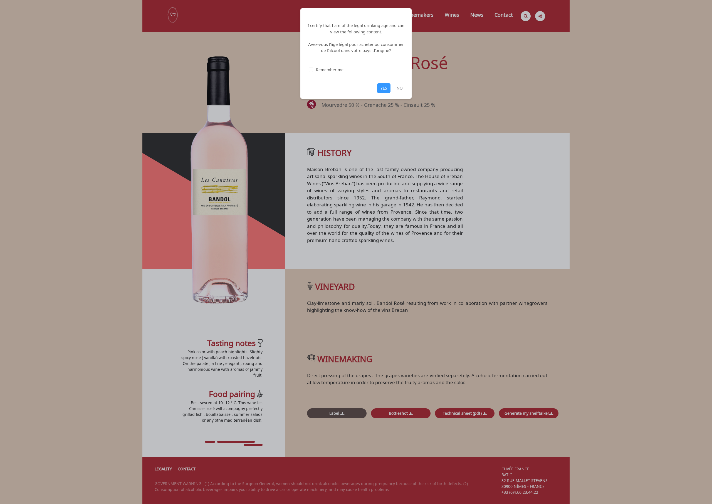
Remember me (329, 69)
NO (400, 88)
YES (383, 88)
